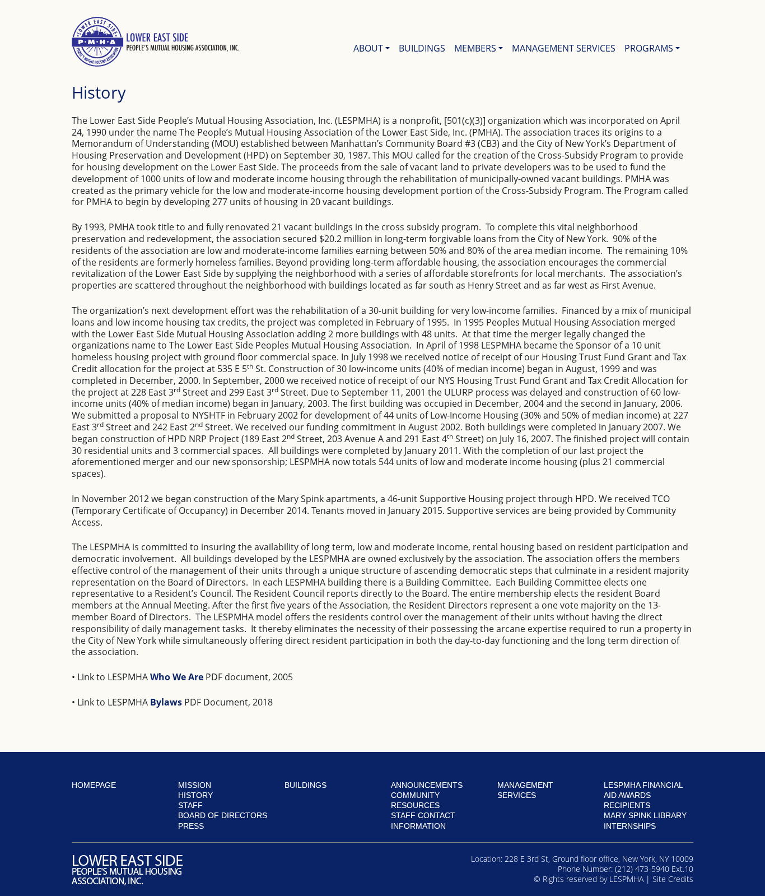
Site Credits (672, 879)
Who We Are (176, 677)
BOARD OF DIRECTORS (222, 815)
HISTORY (195, 795)
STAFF (190, 805)
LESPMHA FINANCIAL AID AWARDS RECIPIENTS (643, 795)
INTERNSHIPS (630, 825)
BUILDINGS (422, 48)
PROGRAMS (648, 48)
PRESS (191, 825)
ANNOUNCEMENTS (427, 785)
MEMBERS (475, 48)
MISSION (194, 785)
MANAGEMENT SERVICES (563, 48)
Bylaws (166, 702)
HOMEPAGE (94, 785)
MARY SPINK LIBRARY (645, 815)
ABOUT (368, 48)
